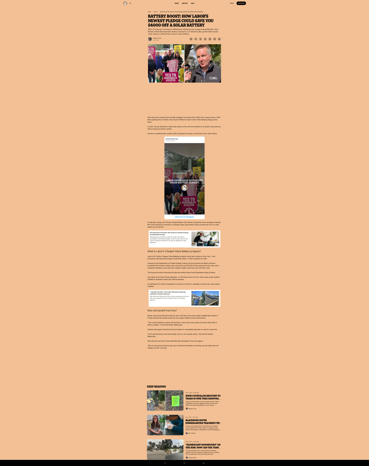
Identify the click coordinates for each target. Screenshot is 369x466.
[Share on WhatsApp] (219, 39)
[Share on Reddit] (214, 39)
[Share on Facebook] (195, 39)
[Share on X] (200, 39)
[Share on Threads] (205, 39)
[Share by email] (191, 39)
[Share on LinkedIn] (210, 39)
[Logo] (125, 3)
